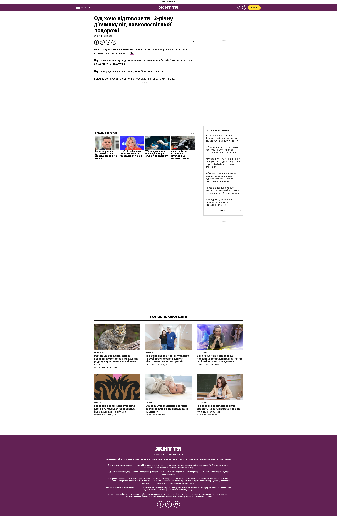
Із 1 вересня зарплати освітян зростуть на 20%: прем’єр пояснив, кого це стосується (222, 150)
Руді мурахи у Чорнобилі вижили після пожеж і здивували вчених (219, 202)
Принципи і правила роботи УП (203, 459)
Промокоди (225, 459)
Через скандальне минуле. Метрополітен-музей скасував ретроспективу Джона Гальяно (222, 190)
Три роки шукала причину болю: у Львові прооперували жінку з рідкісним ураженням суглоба (167, 358)
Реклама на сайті (114, 459)
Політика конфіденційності (137, 459)
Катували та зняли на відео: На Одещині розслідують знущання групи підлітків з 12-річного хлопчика (223, 162)
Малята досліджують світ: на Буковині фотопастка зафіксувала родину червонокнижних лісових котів (116, 360)
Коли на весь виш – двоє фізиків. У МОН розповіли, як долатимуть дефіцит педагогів (223, 138)
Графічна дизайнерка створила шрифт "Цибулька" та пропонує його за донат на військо (114, 408)
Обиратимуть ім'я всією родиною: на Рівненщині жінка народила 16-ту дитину (167, 408)
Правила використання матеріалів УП (169, 459)
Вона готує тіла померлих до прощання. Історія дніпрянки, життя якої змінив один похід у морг (219, 358)
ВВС (132, 53)
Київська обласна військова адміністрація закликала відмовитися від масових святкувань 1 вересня (221, 177)
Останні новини (217, 130)
